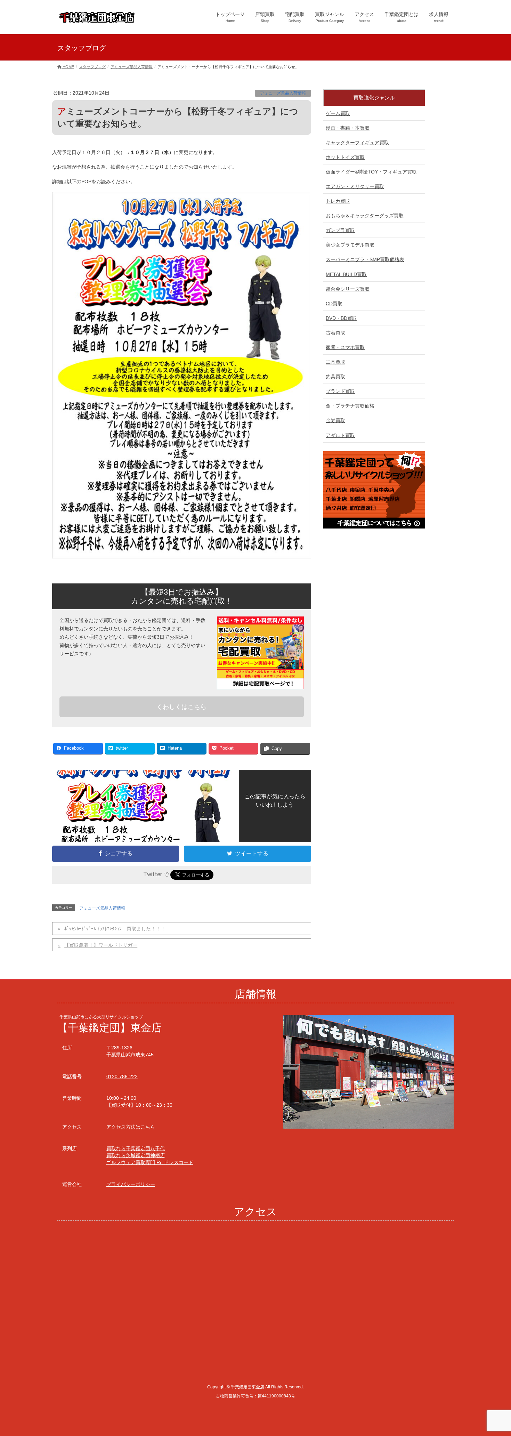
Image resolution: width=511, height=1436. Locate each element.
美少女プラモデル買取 (350, 245)
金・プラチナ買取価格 (350, 406)
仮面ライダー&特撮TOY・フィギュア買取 (371, 172)
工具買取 (335, 362)
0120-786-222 (122, 1076)
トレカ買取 (338, 201)
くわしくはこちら (181, 706)
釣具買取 (335, 376)
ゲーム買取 (338, 113)
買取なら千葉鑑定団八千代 (135, 1148)
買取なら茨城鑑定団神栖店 (135, 1155)
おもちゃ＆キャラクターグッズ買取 (365, 215)
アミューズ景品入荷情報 (283, 93)
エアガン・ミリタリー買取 (355, 186)
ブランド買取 (340, 391)
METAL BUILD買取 (346, 274)
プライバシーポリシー (130, 1184)
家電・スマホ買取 (345, 347)
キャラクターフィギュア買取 (357, 142)
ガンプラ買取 (340, 230)
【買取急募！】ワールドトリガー (100, 945)
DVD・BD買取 (341, 318)
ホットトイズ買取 (345, 157)
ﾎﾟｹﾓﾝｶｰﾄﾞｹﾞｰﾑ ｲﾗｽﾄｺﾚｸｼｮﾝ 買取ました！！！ (114, 928)
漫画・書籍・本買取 (348, 128)
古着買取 (335, 333)
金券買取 (335, 420)
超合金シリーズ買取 (348, 289)
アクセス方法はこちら (130, 1127)
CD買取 (334, 303)
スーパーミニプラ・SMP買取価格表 (365, 259)
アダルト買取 (340, 435)
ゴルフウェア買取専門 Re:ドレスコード (149, 1162)
